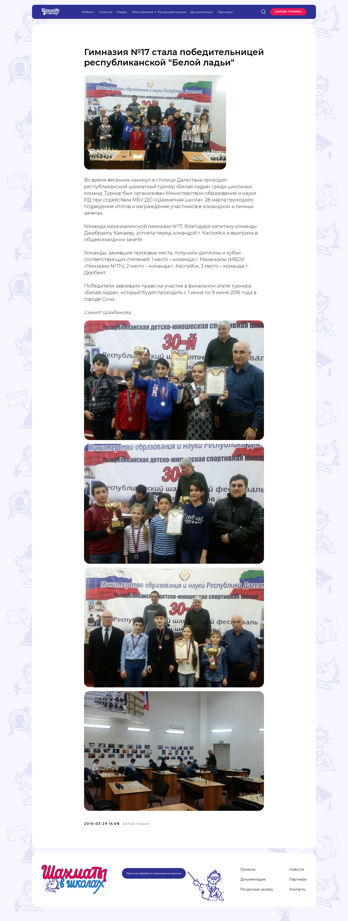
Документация (202, 12)
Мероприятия (142, 12)
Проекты (247, 869)
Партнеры (225, 12)
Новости (105, 12)
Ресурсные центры (172, 12)
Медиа (122, 12)
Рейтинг (88, 12)
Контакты (297, 889)
